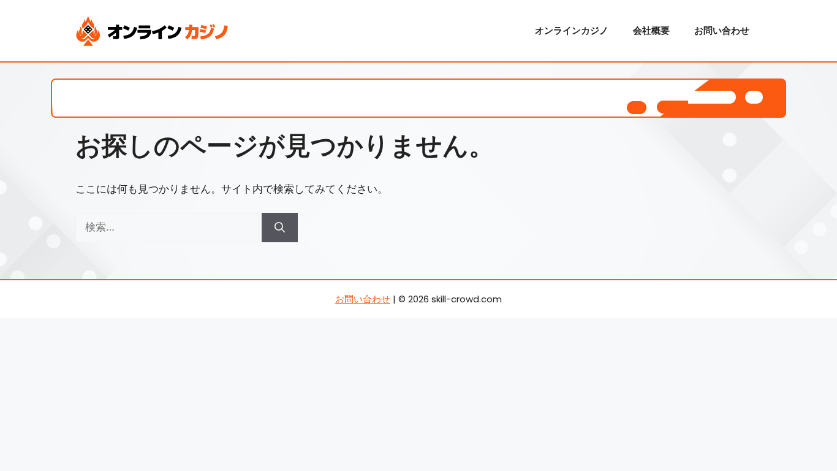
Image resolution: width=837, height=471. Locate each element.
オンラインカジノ (571, 30)
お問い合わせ (721, 30)
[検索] (280, 227)
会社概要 (651, 30)
